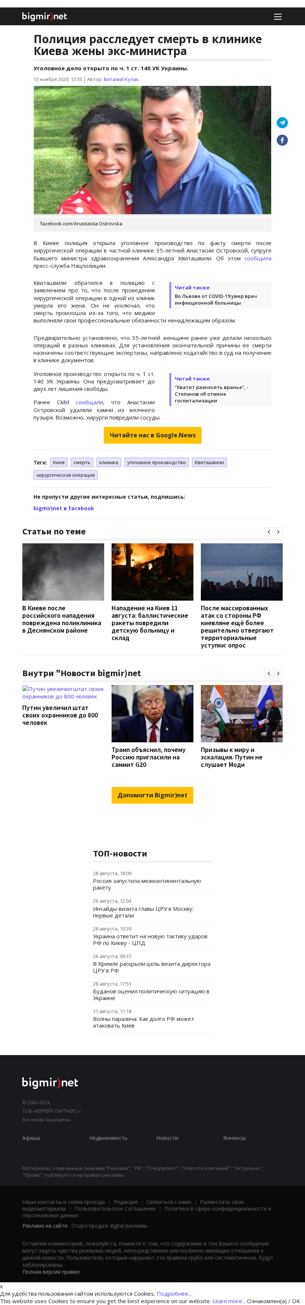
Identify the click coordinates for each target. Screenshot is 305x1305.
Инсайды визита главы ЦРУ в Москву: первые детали (143, 912)
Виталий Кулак (121, 79)
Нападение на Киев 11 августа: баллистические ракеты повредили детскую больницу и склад (150, 623)
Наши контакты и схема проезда (63, 1201)
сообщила (258, 258)
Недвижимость (108, 1137)
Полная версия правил (51, 1271)
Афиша (31, 1137)
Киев (59, 462)
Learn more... (228, 1301)
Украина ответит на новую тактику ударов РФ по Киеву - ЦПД (150, 939)
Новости (167, 1137)
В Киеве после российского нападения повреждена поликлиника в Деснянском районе (61, 619)
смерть (82, 462)
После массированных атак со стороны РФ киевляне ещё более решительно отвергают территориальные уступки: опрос (237, 626)
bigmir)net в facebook (63, 508)
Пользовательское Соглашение (115, 1208)
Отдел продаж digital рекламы (109, 1225)
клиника (108, 462)
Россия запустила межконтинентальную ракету (147, 884)
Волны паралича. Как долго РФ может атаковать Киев (143, 1022)
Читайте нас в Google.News (153, 435)
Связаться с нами (169, 1201)
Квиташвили (209, 462)
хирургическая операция (65, 475)
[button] (268, 531)
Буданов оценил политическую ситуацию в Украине (151, 994)
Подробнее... (174, 1293)
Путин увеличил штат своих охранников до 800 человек (60, 715)
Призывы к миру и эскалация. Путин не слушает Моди (232, 757)
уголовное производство (156, 462)
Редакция (126, 1201)
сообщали (89, 402)
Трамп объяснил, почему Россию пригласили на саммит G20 (149, 757)
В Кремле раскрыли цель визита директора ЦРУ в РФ (152, 967)
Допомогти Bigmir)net (152, 795)
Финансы (234, 1137)
